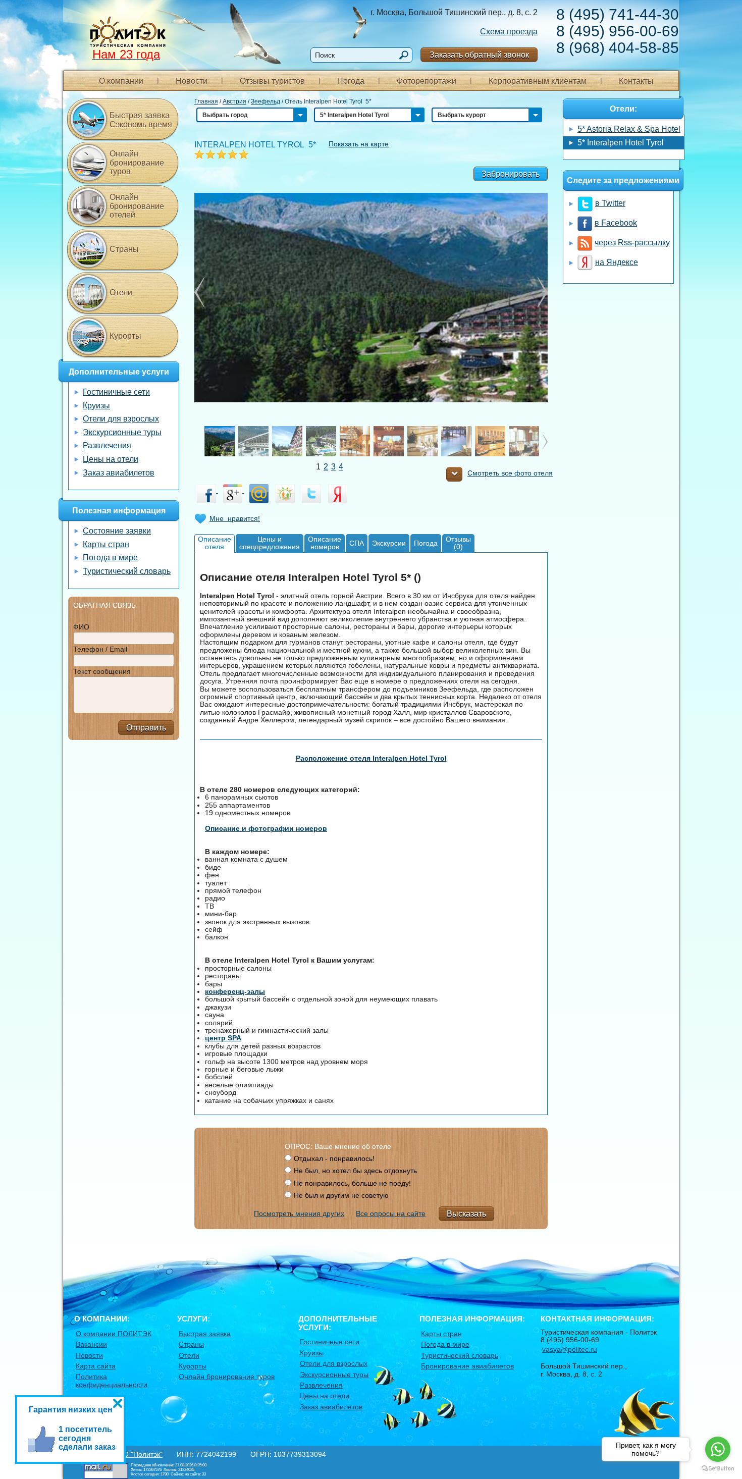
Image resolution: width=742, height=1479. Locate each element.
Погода (350, 81)
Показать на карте (359, 144)
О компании (121, 81)
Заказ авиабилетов (118, 472)
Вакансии (91, 1344)
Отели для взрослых (121, 418)
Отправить (146, 727)
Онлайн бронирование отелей (137, 206)
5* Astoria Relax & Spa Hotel (628, 129)
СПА (356, 543)
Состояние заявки (117, 530)
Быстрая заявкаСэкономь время (141, 120)
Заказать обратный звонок (479, 54)
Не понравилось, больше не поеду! (352, 1183)
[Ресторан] (532, 441)
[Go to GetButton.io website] (718, 1468)
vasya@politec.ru (569, 1349)
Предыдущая (543, 292)
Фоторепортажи (426, 81)
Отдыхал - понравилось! (334, 1158)
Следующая (199, 292)
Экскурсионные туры (122, 432)
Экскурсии (389, 543)
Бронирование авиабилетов (467, 1366)
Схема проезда (509, 31)
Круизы (96, 405)
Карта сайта (96, 1366)
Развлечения (107, 445)
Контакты (636, 81)
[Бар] (397, 441)
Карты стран (106, 544)
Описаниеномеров (324, 543)
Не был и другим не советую (341, 1195)
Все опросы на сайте (391, 1213)
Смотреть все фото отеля (510, 473)
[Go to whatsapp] (717, 1449)
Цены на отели (110, 459)
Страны (124, 249)
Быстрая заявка (205, 1334)
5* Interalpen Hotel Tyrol (620, 142)
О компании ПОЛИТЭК (113, 1334)
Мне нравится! (234, 518)
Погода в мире (110, 557)
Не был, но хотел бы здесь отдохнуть (355, 1171)
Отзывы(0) (458, 543)
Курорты (125, 336)
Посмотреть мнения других (299, 1213)
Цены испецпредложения (269, 543)
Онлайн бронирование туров (137, 162)
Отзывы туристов (272, 81)
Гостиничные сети (116, 392)
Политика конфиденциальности (111, 1380)
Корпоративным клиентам (538, 81)
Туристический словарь (127, 571)
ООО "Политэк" (137, 1454)
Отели (121, 292)
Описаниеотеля (214, 543)
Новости (191, 81)
